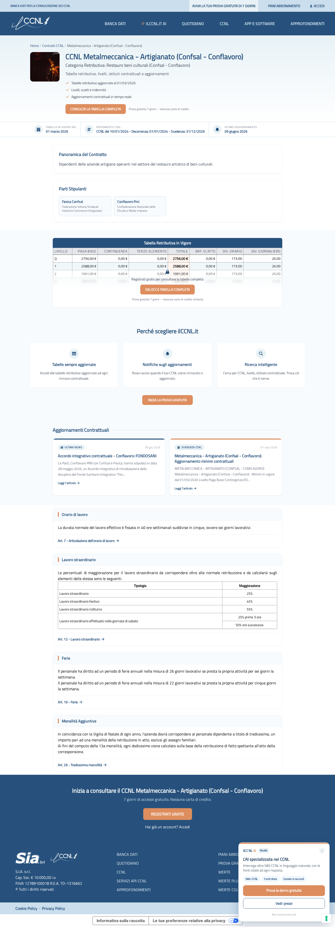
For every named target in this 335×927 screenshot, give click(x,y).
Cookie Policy (26, 908)
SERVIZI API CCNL (132, 881)
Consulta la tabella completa (95, 108)
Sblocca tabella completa (167, 289)
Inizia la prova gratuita (167, 399)
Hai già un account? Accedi (167, 827)
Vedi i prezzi (284, 903)
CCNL (224, 24)
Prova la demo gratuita (284, 890)
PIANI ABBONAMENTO (284, 5)
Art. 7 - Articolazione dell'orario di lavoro (86, 540)
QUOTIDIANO (193, 24)
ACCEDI (318, 5)
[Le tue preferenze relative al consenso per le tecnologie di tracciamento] (326, 918)
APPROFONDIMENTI (307, 24)
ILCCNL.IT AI (156, 24)
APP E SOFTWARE (260, 24)
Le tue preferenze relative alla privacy (189, 920)
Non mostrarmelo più (284, 914)
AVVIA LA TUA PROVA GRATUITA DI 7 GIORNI (223, 5)
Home (34, 45)
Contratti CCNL (53, 45)
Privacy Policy (53, 908)
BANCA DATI (115, 24)
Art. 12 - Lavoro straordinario (79, 639)
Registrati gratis (167, 814)
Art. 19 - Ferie (68, 702)
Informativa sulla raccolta (121, 920)
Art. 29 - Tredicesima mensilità (80, 764)
